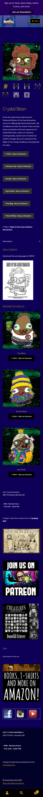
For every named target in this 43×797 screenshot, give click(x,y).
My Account (7, 793)
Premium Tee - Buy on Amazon (18, 166)
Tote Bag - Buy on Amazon (16, 203)
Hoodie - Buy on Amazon (15, 178)
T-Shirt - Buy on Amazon (15, 154)
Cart (33, 791)
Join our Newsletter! (21, 12)
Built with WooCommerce (13, 783)
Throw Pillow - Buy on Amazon (18, 216)
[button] (37, 46)
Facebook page (9, 765)
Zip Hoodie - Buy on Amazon (17, 191)
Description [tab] (7, 241)
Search (21, 793)
